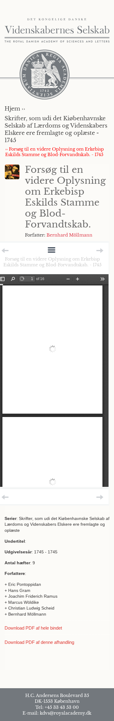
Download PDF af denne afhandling (39, 642)
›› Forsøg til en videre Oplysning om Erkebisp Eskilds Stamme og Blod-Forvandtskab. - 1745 (54, 151)
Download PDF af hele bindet (33, 627)
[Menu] (51, 250)
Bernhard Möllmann (69, 235)
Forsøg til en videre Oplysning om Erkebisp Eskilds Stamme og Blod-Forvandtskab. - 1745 (52, 261)
